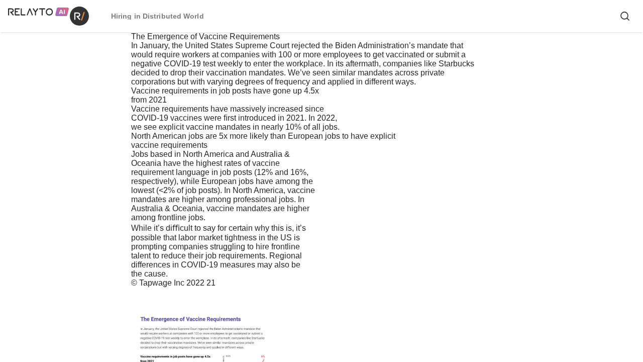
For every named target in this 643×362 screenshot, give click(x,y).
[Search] (625, 16)
